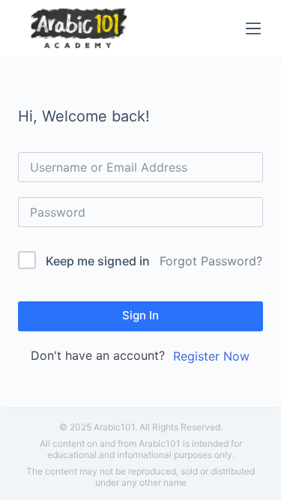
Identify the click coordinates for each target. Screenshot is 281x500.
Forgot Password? (211, 260)
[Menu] (253, 28)
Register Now (211, 356)
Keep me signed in (98, 260)
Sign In (140, 315)
